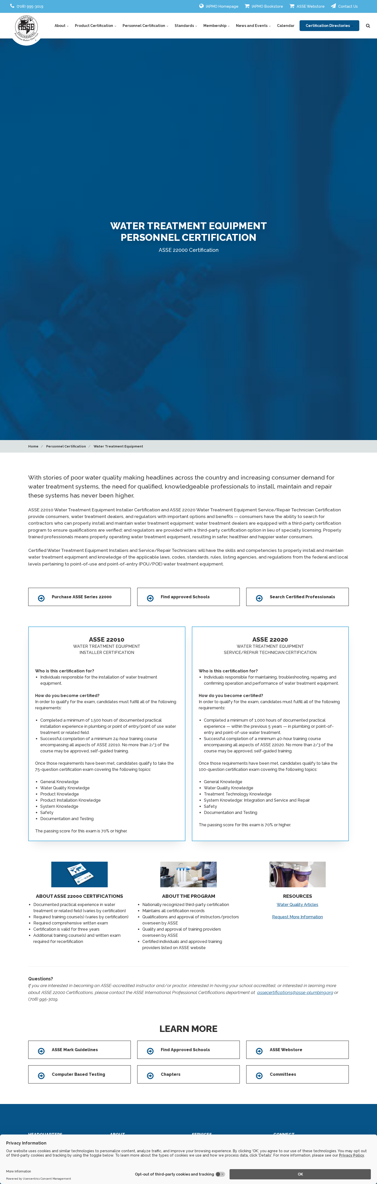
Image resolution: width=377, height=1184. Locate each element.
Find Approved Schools (185, 1049)
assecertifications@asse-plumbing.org (295, 992)
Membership (215, 26)
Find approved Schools (185, 596)
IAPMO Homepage (222, 6)
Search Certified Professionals (302, 596)
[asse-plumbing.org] (26, 28)
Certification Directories (328, 26)
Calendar (285, 26)
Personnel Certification (144, 26)
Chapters (171, 1074)
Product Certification (94, 26)
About (60, 26)
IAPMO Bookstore (267, 6)
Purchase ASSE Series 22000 (82, 596)
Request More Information (297, 916)
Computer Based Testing (78, 1074)
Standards (185, 26)
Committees (283, 1074)
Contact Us (347, 6)
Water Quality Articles (297, 904)
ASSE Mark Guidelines (75, 1049)
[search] (368, 25)
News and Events (252, 26)
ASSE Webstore (310, 6)
